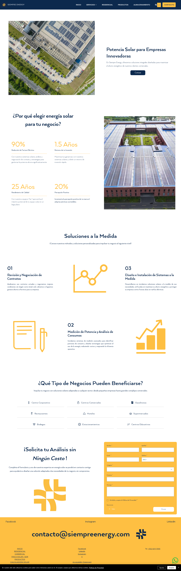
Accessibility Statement (82, 562)
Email (109, 455)
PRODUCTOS (20, 559)
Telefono (144, 455)
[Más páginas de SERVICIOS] (96, 4)
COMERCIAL (20, 554)
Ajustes (161, 568)
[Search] (156, 5)
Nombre (109, 445)
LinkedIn (171, 521)
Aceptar (171, 568)
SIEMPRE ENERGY (16, 5)
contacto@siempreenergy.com (81, 534)
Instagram (90, 521)
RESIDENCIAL (19, 551)
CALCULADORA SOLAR (19, 562)
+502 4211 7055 (154, 549)
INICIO (20, 549)
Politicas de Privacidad (96, 568)
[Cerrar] (178, 567)
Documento (110, 505)
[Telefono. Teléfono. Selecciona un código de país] (145, 459)
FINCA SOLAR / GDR (20, 557)
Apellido (144, 445)
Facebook (11, 521)
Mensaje (110, 485)
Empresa (110, 475)
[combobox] (140, 469)
